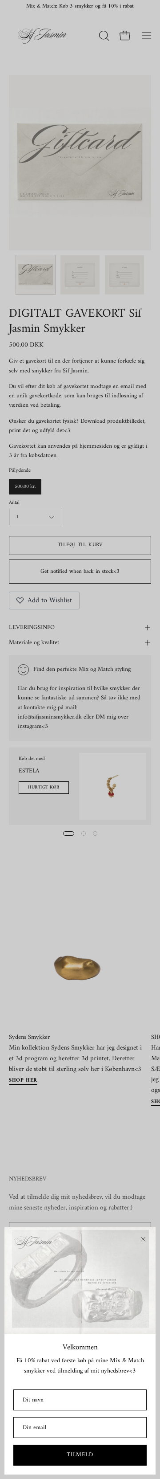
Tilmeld (80, 1455)
